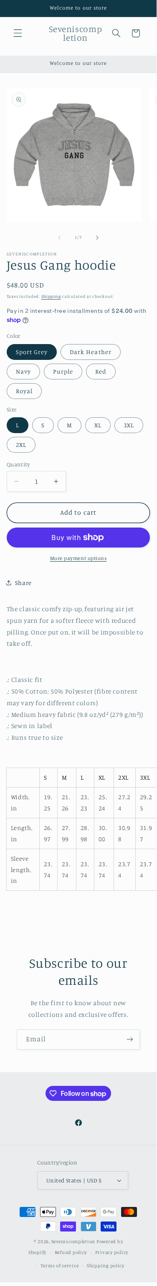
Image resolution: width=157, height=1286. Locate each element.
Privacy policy (111, 1252)
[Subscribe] (129, 1039)
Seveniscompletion (73, 1241)
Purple (63, 371)
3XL (129, 425)
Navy (23, 371)
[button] (17, 33)
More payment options (78, 558)
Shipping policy (105, 1266)
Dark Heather (90, 351)
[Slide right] (97, 237)
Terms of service (60, 1266)
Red (100, 371)
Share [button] (23, 582)
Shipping (51, 296)
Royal (24, 390)
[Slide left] (59, 237)
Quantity (18, 464)
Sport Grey (32, 351)
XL (97, 425)
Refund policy (71, 1252)
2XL (21, 444)
